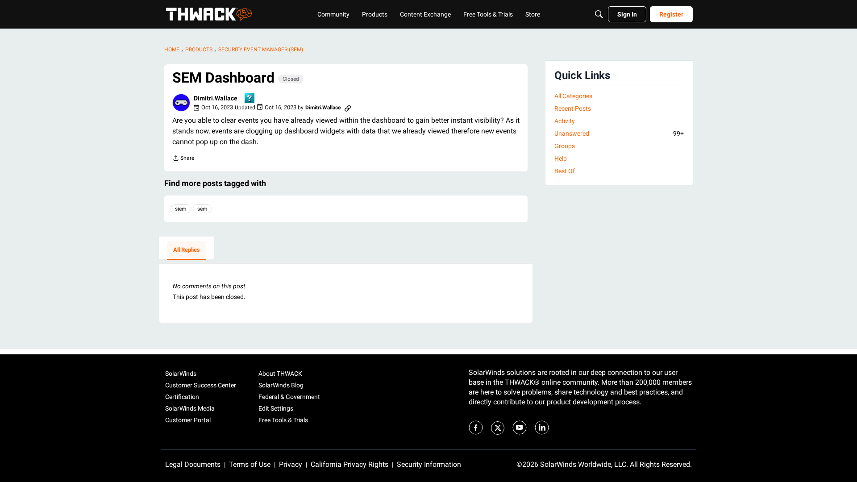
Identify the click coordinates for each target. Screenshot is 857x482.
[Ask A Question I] (250, 99)
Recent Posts (572, 108)
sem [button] (202, 209)
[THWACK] (209, 14)
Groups (564, 146)
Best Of (564, 171)
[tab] (186, 250)
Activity (564, 121)
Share (183, 159)
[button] (181, 103)
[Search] (599, 14)
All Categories (573, 96)
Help (560, 158)
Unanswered (619, 133)
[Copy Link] (347, 108)
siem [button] (181, 209)
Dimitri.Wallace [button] (215, 98)
